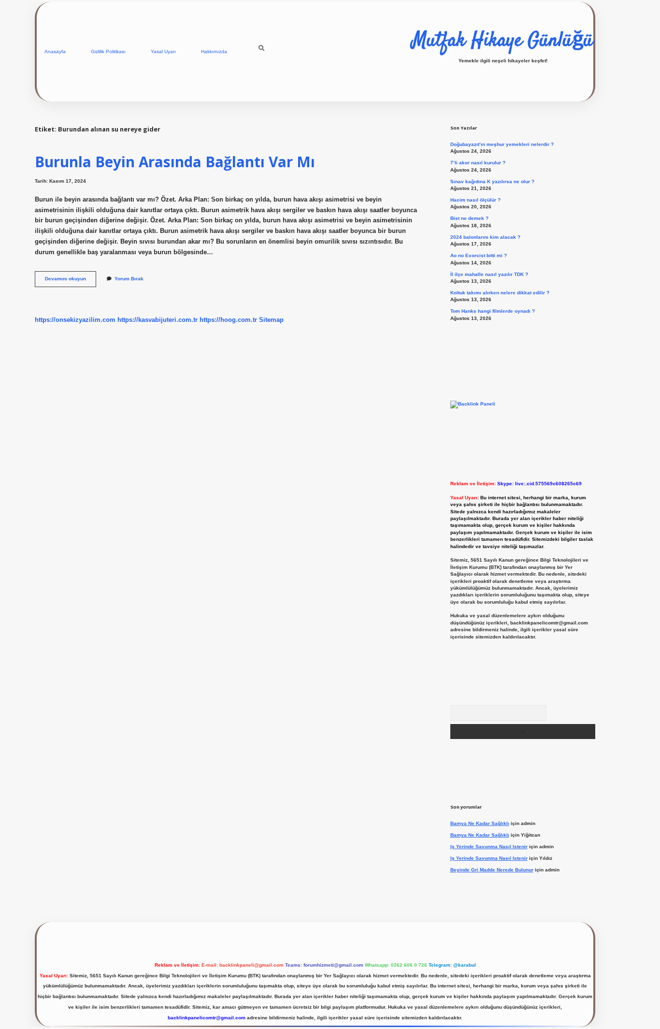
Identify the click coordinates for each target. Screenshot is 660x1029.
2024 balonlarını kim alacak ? (485, 237)
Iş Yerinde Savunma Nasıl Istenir (489, 846)
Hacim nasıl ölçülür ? (475, 200)
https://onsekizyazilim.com (75, 319)
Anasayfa (55, 51)
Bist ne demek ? (469, 218)
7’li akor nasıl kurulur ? (477, 162)
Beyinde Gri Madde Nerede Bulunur (491, 869)
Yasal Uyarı (163, 51)
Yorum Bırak (129, 278)
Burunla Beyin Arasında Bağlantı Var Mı (175, 162)
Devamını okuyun (70, 281)
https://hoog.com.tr (228, 319)
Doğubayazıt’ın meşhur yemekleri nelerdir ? (502, 144)
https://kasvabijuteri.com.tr (157, 319)
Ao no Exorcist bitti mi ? (478, 255)
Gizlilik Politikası (108, 51)
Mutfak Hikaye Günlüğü (502, 41)
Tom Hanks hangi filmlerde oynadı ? (492, 311)
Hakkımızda (214, 51)
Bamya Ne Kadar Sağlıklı (479, 823)
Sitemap (271, 319)
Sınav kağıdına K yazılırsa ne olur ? (492, 181)
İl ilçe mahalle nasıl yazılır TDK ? (489, 274)
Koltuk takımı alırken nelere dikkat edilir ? (499, 292)
